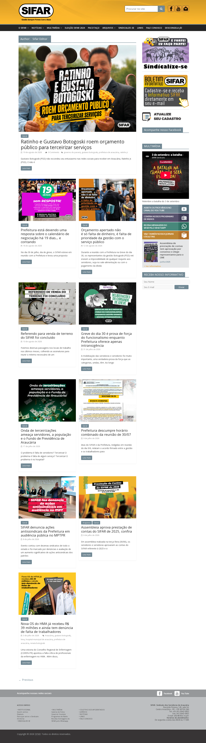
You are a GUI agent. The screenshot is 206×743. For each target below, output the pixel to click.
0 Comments (53, 152)
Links (140, 27)
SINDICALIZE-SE (24, 721)
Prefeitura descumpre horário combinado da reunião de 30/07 (106, 432)
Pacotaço (93, 27)
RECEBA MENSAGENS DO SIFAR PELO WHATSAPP (155, 226)
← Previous (26, 680)
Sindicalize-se (126, 27)
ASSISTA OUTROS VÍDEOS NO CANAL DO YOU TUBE (157, 209)
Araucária (49, 635)
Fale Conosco (154, 27)
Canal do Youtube (58, 714)
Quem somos (22, 712)
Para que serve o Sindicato (28, 716)
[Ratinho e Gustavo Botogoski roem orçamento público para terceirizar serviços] (77, 46)
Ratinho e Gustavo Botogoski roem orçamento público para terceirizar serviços (72, 144)
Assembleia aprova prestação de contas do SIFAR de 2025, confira (106, 529)
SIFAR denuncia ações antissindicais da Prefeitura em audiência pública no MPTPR (45, 531)
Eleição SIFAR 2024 (75, 27)
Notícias (37, 27)
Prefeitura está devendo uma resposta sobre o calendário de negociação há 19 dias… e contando (45, 236)
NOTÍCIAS (83, 714)
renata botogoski (37, 643)
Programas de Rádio (59, 716)
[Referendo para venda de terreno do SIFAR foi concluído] (47, 284)
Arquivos (107, 27)
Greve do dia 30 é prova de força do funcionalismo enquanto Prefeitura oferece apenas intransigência (106, 339)
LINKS (82, 716)
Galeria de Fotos (58, 712)
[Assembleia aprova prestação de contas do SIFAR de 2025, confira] (107, 478)
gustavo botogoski (90, 152)
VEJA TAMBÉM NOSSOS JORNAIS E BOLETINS (159, 235)
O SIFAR (22, 27)
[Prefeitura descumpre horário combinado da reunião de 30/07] (107, 381)
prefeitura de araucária (109, 152)
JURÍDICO (83, 712)
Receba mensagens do (60, 719)
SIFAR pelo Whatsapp (59, 721)
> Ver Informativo (152, 266)
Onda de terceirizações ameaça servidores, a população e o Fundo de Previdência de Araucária (46, 436)
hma (23, 639)
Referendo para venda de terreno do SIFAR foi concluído (47, 335)
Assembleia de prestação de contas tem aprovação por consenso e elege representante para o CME (172, 250)
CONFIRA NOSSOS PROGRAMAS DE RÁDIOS (158, 218)
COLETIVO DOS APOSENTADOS (92, 710)
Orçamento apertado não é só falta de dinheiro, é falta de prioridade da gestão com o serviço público (106, 236)
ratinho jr (124, 152)
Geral (24, 136)
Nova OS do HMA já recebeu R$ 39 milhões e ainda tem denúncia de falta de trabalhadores (47, 627)
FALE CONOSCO (86, 719)
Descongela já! (173, 27)
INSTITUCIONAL (24, 710)
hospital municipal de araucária (39, 639)
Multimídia (53, 27)
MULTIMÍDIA (57, 710)
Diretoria (20, 719)
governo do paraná (72, 152)
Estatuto (20, 714)
